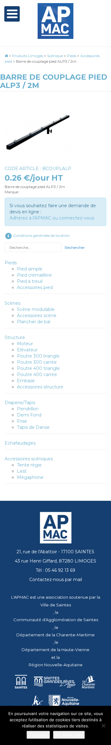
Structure (15, 337)
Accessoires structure (40, 387)
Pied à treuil (30, 281)
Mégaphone (30, 477)
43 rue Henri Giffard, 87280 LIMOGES (55, 561)
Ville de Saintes (55, 605)
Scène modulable (36, 309)
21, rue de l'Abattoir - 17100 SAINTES (55, 552)
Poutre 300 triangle (38, 356)
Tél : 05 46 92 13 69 (55, 570)
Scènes (12, 303)
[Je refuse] (103, 725)
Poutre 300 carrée (37, 362)
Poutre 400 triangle (38, 368)
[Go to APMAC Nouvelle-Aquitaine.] (6, 55)
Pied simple (29, 269)
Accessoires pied (35, 287)
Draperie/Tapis (20, 402)
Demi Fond (29, 415)
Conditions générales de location (41, 235)
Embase (26, 380)
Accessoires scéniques (29, 459)
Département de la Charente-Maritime (55, 635)
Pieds (11, 263)
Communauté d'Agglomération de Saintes (55, 619)
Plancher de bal (33, 321)
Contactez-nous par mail (55, 579)
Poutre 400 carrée (37, 374)
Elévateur (27, 350)
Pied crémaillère (34, 275)
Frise (22, 421)
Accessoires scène (36, 315)
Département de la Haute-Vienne (55, 649)
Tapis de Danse (33, 427)
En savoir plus (69, 734)
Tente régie (29, 465)
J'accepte (38, 734)
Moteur (25, 343)
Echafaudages (20, 443)
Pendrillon (28, 409)
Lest (22, 471)
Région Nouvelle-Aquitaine (56, 665)
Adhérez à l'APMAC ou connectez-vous (52, 218)
